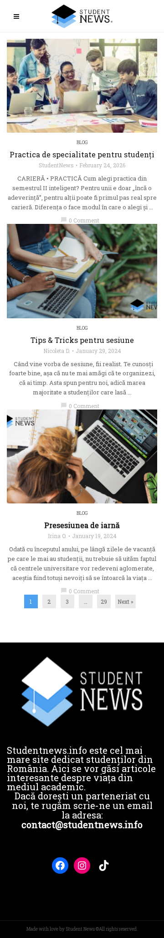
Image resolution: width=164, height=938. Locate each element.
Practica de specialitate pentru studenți (82, 154)
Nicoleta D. (56, 350)
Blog (82, 142)
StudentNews (56, 165)
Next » (125, 601)
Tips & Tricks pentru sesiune (82, 340)
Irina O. (57, 535)
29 (104, 601)
